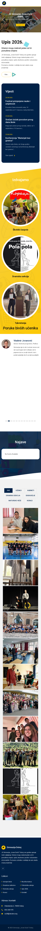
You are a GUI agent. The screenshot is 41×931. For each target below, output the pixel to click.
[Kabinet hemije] (20, 572)
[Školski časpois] (20, 207)
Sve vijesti (9, 155)
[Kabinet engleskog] (20, 651)
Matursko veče (15, 501)
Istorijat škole (7, 882)
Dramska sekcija (20, 276)
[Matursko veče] (20, 703)
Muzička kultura (27, 882)
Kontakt (24, 892)
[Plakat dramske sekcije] (20, 781)
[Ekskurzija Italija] (20, 625)
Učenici (19, 490)
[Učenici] (20, 520)
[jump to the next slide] (37, 19)
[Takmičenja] (20, 301)
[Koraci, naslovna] (20, 807)
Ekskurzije (30, 495)
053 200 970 (8, 910)
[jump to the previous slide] (3, 19)
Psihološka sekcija (28, 885)
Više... (7, 74)
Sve (8, 490)
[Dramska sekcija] (20, 254)
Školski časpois (20, 229)
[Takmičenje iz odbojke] (20, 546)
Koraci (30, 501)
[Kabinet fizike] (20, 677)
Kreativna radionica (9, 885)
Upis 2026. (25, 889)
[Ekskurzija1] (20, 755)
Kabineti (30, 490)
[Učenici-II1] (20, 729)
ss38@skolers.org (10, 914)
